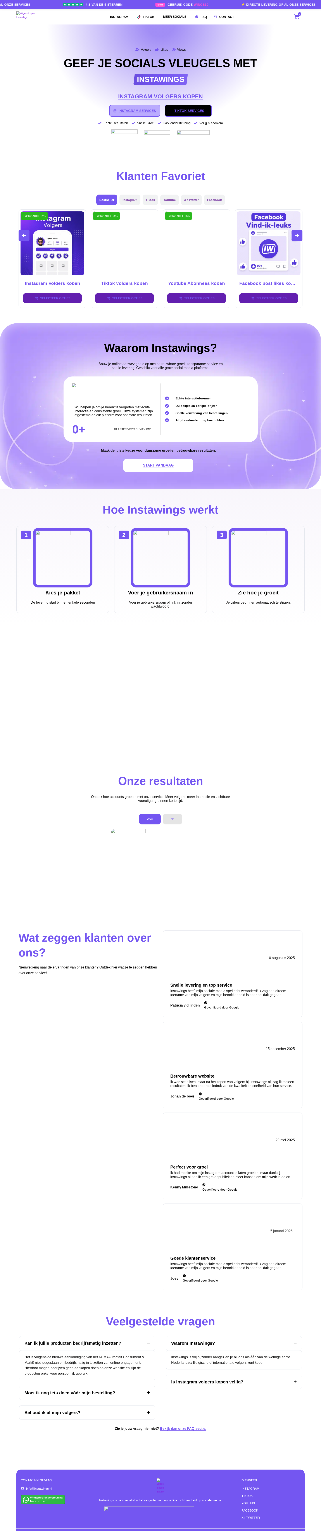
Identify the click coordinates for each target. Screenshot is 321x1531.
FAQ (204, 17)
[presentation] (24, 235)
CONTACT (226, 17)
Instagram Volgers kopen (268, 283)
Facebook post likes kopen (196, 283)
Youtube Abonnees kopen (124, 283)
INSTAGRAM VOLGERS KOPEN (160, 96)
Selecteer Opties (54, 298)
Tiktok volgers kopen (52, 283)
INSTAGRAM (119, 17)
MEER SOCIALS (174, 16)
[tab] (106, 200)
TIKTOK (148, 17)
